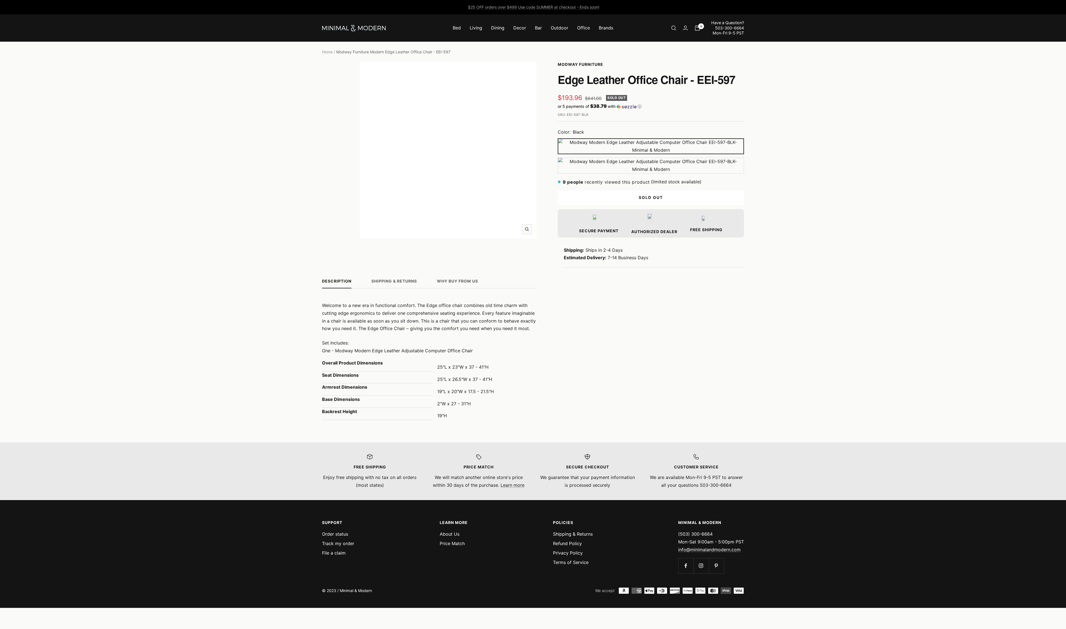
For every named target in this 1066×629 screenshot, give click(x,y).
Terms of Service (571, 562)
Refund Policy (567, 543)
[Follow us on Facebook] (685, 565)
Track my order (338, 543)
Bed (457, 28)
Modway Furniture (580, 64)
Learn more (512, 485)
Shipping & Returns (394, 281)
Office (583, 28)
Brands (606, 28)
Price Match (452, 543)
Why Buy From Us (457, 281)
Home (327, 51)
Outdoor (559, 28)
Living (476, 28)
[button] (651, 106)
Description (336, 281)
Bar (538, 28)
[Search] (673, 28)
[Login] (685, 28)
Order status (335, 534)
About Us (449, 534)
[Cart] (697, 28)
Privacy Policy (568, 553)
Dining (497, 28)
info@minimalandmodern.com (709, 549)
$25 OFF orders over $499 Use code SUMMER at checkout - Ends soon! (533, 7)
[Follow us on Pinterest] (716, 565)
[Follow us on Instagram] (701, 565)
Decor (519, 28)
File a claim (334, 553)
